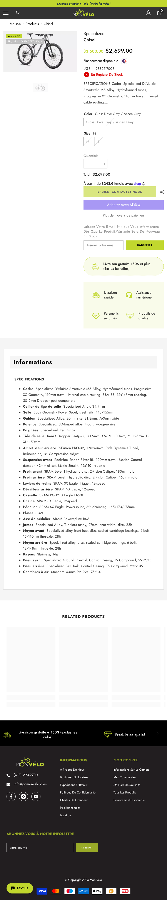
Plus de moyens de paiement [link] (124, 215)
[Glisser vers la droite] (157, 733)
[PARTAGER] (160, 192)
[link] (31, 697)
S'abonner (144, 245)
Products (32, 24)
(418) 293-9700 (26, 774)
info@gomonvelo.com (30, 784)
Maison (15, 24)
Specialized (94, 33)
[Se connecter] (148, 12)
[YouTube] (35, 796)
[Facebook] (11, 796)
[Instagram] (23, 796)
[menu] (5, 12)
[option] (40, 51)
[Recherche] (18, 12)
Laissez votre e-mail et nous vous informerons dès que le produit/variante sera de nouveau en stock (122, 231)
